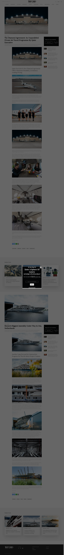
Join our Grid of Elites (32, 287)
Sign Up (32, 284)
